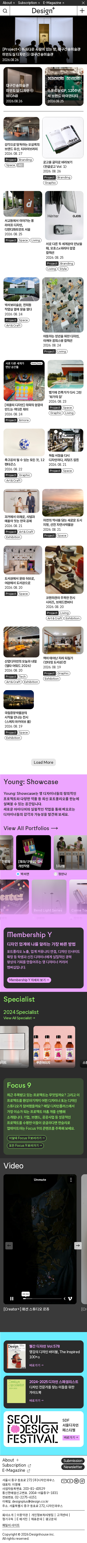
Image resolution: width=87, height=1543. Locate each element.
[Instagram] (82, 1481)
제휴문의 (36, 1519)
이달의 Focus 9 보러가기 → (27, 1138)
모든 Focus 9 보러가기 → (25, 1145)
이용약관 (22, 1515)
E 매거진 (22, 1519)
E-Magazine (52, 2)
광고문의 (51, 1519)
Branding (25, 159)
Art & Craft (13, 325)
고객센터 (62, 1515)
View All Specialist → (19, 1018)
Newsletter (73, 1467)
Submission (73, 1460)
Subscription (27, 2)
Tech (22, 676)
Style (63, 268)
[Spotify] (76, 1481)
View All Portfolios (26, 828)
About (7, 2)
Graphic (50, 182)
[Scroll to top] (82, 1513)
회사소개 (7, 1515)
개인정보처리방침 (42, 1515)
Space (10, 165)
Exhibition (13, 537)
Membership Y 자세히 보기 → (29, 980)
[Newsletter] (64, 1481)
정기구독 (7, 1519)
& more (24, 420)
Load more (43, 762)
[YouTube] (70, 1481)
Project (11, 159)
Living (36, 240)
